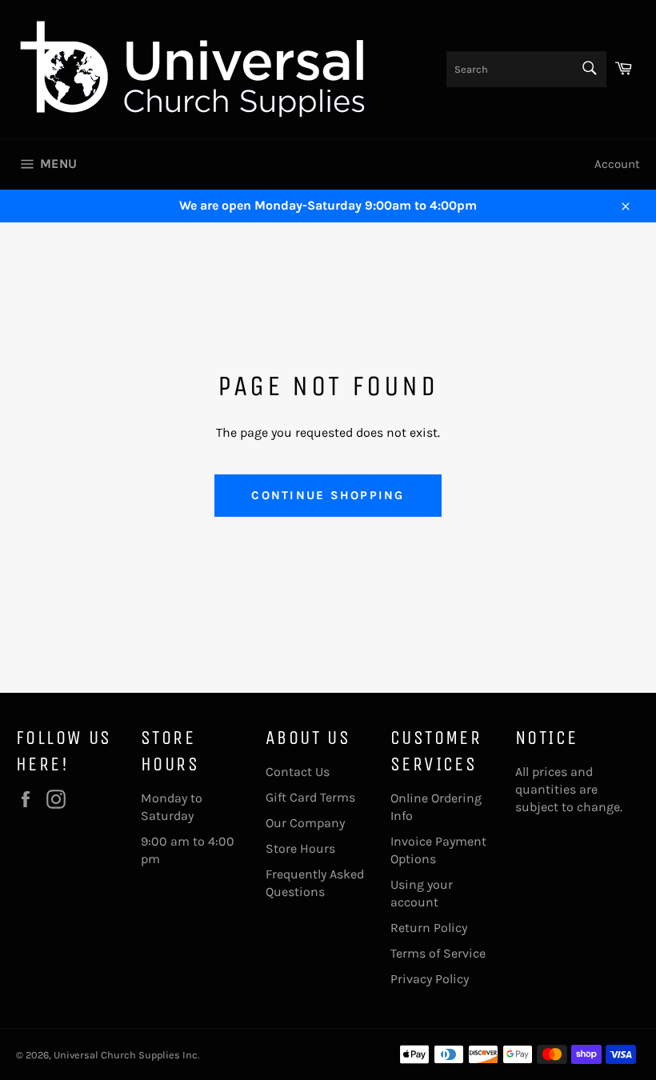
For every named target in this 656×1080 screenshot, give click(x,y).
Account (617, 164)
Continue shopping (327, 495)
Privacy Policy (429, 978)
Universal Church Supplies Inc (126, 1055)
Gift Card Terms (310, 797)
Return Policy (428, 927)
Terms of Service (438, 953)
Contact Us (298, 771)
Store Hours (300, 848)
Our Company (305, 822)
